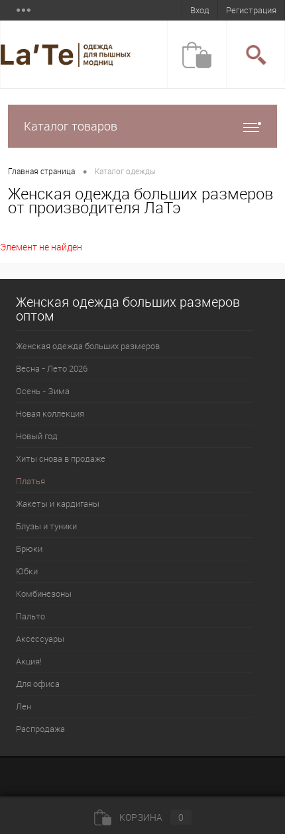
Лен (23, 706)
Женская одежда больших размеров (88, 346)
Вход (199, 10)
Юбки (27, 571)
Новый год (37, 436)
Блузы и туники (46, 526)
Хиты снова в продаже (60, 458)
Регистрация (251, 10)
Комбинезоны (44, 593)
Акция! (29, 661)
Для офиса (38, 684)
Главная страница (41, 171)
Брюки (29, 548)
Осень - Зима (43, 391)
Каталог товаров (70, 126)
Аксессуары (40, 639)
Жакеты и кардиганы (57, 503)
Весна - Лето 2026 (51, 368)
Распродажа (40, 729)
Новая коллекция (50, 413)
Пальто (30, 616)
